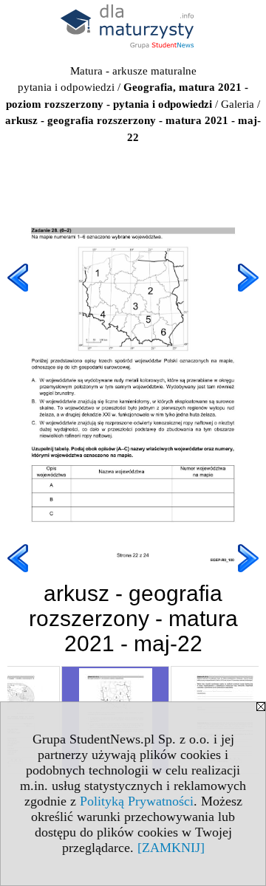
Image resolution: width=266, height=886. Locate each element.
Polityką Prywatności (137, 801)
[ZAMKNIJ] (171, 847)
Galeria (237, 104)
